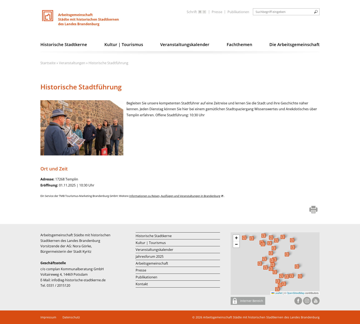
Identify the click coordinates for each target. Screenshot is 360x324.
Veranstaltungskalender (154, 249)
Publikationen (238, 12)
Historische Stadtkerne (154, 236)
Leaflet (278, 293)
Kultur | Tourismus (151, 242)
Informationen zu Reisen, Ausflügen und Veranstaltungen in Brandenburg (174, 196)
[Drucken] (313, 210)
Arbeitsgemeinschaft (152, 263)
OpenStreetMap (296, 293)
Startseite (48, 63)
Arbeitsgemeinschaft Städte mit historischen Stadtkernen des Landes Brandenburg (261, 317)
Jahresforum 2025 (150, 256)
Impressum (48, 317)
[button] (287, 254)
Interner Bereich (251, 301)
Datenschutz (71, 317)
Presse (217, 12)
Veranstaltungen (72, 63)
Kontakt (142, 284)
